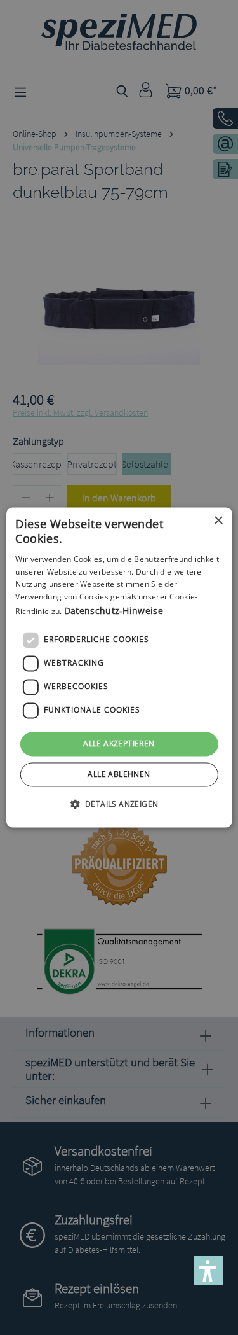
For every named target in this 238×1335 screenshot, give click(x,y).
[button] (119, 804)
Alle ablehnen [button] (119, 774)
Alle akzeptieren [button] (118, 743)
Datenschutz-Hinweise (113, 611)
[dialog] (119, 667)
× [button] (218, 521)
